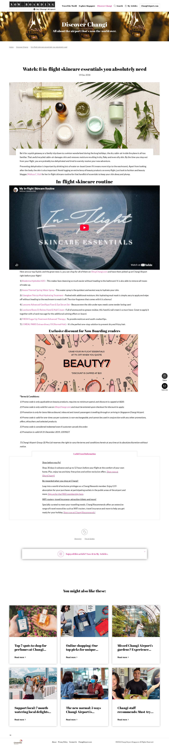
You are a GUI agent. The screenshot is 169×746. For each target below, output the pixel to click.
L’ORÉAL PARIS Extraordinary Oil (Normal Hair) (44, 324)
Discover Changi (22, 47)
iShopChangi (48, 475)
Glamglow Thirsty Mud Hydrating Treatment (42, 295)
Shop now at (112, 472)
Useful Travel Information (84, 453)
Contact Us (73, 742)
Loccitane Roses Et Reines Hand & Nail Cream (43, 310)
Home (11, 47)
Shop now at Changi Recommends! (79, 512)
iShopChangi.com (99, 271)
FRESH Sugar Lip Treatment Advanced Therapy (43, 319)
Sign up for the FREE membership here (65, 494)
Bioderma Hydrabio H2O (33, 281)
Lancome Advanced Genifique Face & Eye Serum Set (46, 304)
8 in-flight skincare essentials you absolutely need (49, 47)
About (54, 742)
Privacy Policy (63, 742)
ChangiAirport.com (85, 742)
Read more (19, 657)
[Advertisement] (84, 58)
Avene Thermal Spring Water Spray (38, 290)
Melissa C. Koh (34, 174)
